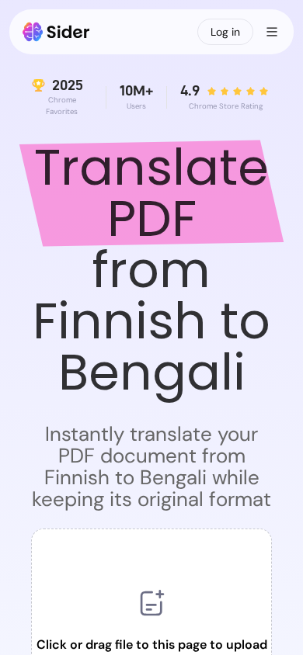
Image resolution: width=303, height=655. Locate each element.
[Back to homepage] (56, 32)
